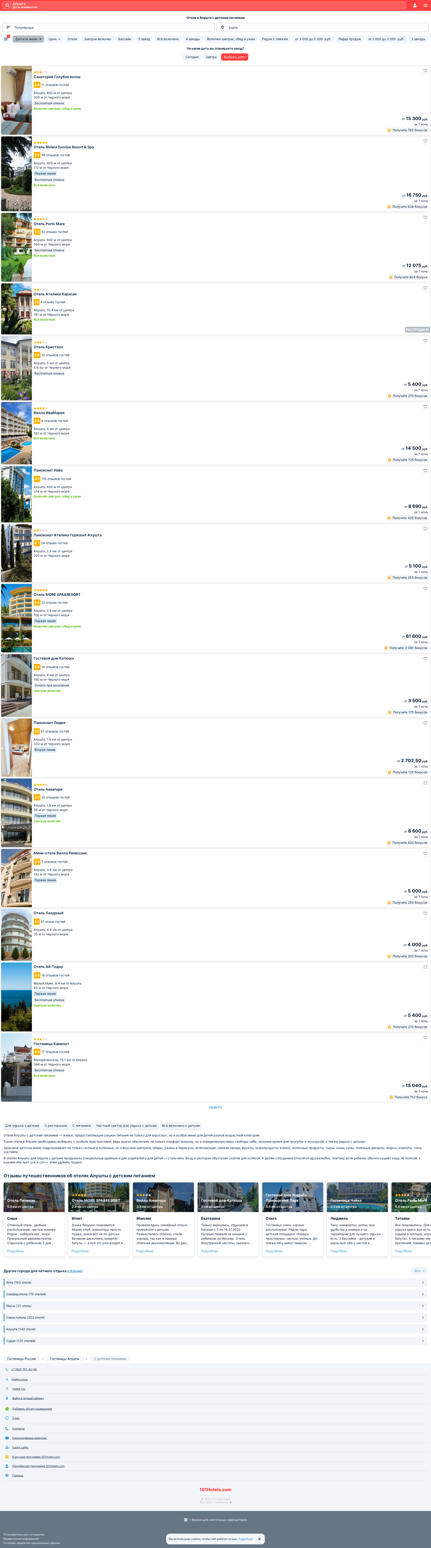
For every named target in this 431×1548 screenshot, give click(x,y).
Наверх (215, 1107)
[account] (414, 5)
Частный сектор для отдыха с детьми (126, 1125)
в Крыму (75, 1271)
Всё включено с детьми (181, 1125)
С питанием (82, 1125)
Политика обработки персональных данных (31, 1543)
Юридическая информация (21, 1538)
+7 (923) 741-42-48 (24, 1369)
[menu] (425, 5)
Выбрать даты (235, 57)
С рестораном (56, 1125)
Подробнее (15, 1251)
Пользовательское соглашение (24, 1534)
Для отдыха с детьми (22, 1125)
